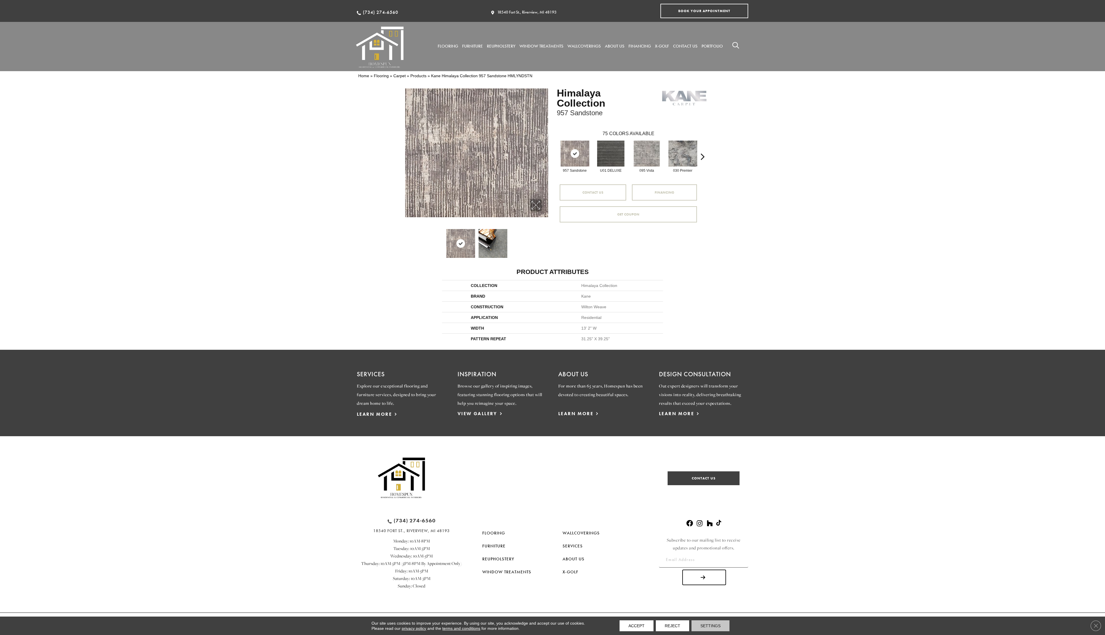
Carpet (399, 75)
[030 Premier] (683, 153)
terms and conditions (461, 628)
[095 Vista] (647, 153)
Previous (408, 240)
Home (363, 75)
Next (545, 240)
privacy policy (414, 628)
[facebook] (689, 523)
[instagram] (699, 523)
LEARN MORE (374, 414)
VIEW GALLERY (477, 413)
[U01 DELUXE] (611, 153)
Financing (664, 192)
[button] (704, 11)
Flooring (381, 75)
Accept (636, 625)
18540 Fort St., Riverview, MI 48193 (527, 12)
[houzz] (709, 523)
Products (418, 75)
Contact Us (592, 192)
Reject (672, 625)
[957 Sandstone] (575, 153)
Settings (710, 625)
